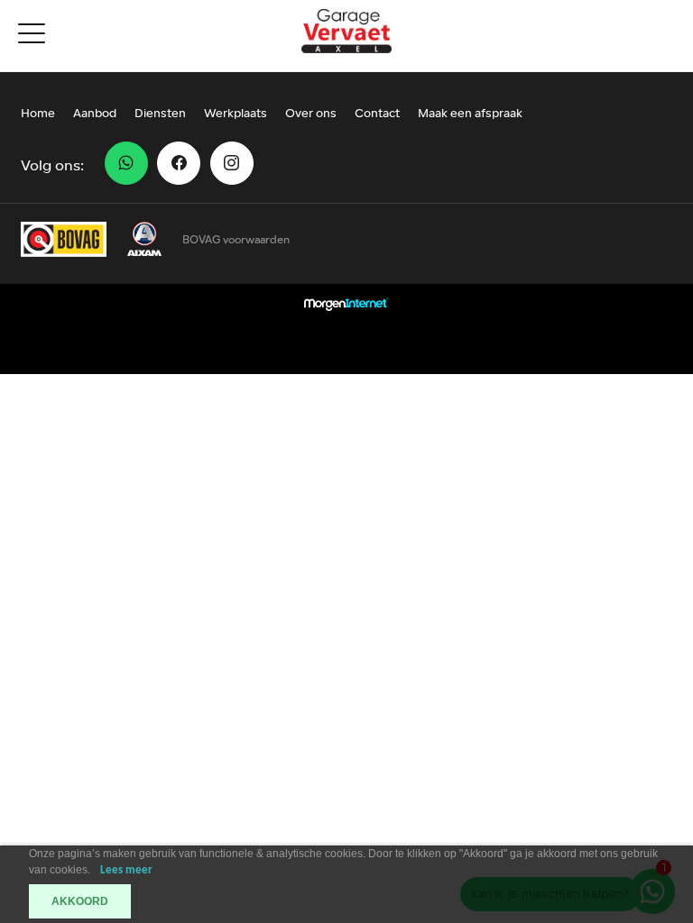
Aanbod (94, 114)
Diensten (160, 114)
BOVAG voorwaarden (236, 240)
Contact (377, 114)
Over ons (311, 114)
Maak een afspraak (470, 114)
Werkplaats (235, 114)
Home (38, 114)
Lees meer (126, 870)
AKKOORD (79, 901)
